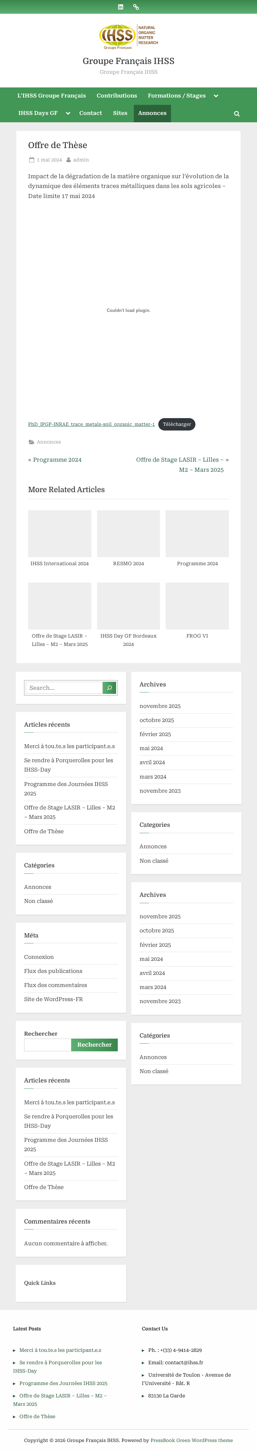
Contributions (117, 95)
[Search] (109, 688)
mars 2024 (153, 777)
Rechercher (41, 1034)
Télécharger (177, 424)
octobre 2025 (157, 720)
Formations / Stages (177, 95)
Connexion (39, 957)
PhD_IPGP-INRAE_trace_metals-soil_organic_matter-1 (91, 424)
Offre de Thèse (44, 831)
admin (81, 160)
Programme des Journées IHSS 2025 (63, 1383)
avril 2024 (152, 762)
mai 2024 (151, 748)
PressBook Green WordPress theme (192, 1440)
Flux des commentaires (55, 985)
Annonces (152, 113)
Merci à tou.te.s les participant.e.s (69, 746)
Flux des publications (53, 971)
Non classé (38, 901)
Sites (120, 113)
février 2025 (155, 734)
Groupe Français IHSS (129, 61)
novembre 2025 (160, 706)
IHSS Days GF (38, 113)
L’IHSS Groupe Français (51, 95)
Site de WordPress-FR (53, 999)
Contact (90, 113)
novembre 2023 (160, 791)
